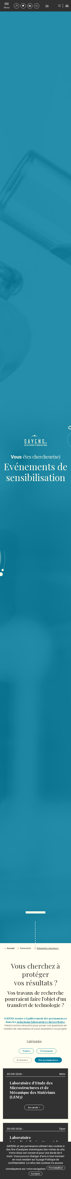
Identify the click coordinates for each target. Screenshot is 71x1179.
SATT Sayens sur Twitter (23, 5)
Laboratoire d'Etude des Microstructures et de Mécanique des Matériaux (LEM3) (32, 1089)
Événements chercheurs (48, 948)
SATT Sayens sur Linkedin (30, 5)
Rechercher (16, 5)
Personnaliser (56, 1167)
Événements (25, 948)
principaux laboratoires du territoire (41, 1022)
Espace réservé (67, 6)
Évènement (46, 1050)
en (47, 6)
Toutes (26, 1050)
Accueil (10, 948)
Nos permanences (48, 1059)
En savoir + (34, 1107)
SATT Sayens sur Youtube (36, 5)
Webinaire (22, 1059)
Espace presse (59, 6)
